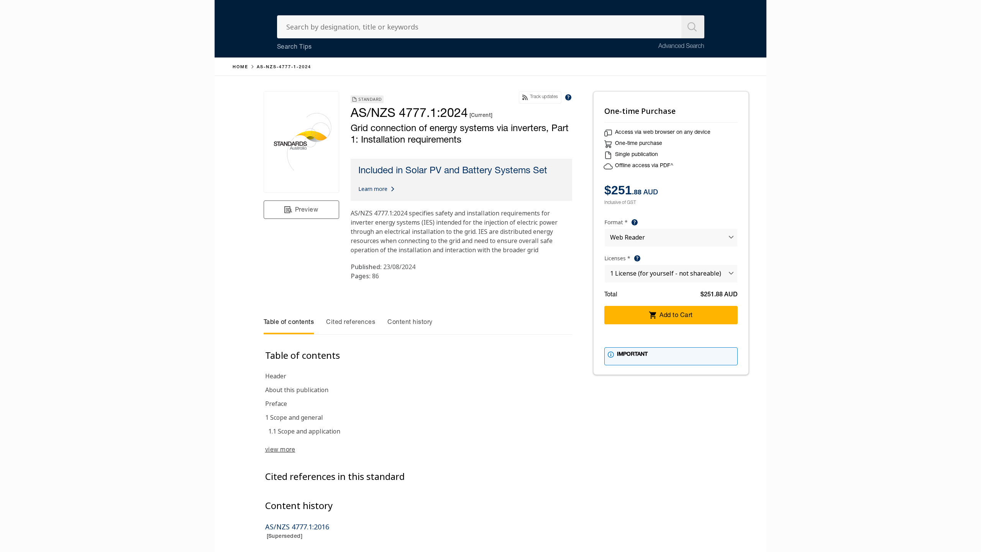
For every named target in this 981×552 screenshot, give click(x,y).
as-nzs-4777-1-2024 (284, 67)
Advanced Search (681, 47)
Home (240, 67)
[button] (301, 209)
